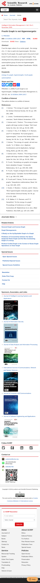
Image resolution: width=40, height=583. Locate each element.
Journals (12, 15)
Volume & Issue (7, 571)
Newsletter (5, 272)
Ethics (23, 533)
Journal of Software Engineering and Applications (19, 416)
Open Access (26, 553)
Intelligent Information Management (13, 25)
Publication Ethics (27, 556)
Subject (4, 536)
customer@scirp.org (11, 459)
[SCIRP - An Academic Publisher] (14, 3)
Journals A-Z (6, 533)
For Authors (25, 538)
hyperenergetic (19, 75)
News (3, 547)
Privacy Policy (26, 565)
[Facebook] (12, 448)
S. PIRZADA (6, 36)
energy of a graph (7, 75)
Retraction (25, 562)
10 (3, 188)
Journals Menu (8, 217)
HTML (29, 38)
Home (6, 15)
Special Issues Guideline (11, 265)
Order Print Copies (8, 559)
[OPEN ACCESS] (33, 3)
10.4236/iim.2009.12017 (13, 38)
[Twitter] (3, 448)
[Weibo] (31, 448)
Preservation (26, 559)
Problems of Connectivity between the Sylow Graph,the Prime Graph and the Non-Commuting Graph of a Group (18, 238)
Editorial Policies (27, 536)
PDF (23, 38)
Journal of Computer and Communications (17, 393)
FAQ (3, 284)
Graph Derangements (9, 230)
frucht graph (29, 75)
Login (4, 10)
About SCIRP (27, 530)
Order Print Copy (8, 276)
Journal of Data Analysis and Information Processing (20, 344)
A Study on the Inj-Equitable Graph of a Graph (18, 233)
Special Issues (26, 547)
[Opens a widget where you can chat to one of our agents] (32, 579)
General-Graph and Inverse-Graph (13, 227)
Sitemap (4, 541)
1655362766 (9, 467)
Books (4, 538)
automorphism (6, 78)
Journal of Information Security (13, 321)
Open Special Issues (10, 256)
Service (5, 551)
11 (3, 199)
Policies (25, 551)
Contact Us (6, 280)
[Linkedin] (21, 448)
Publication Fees (27, 544)
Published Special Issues (11, 261)
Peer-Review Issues (28, 541)
